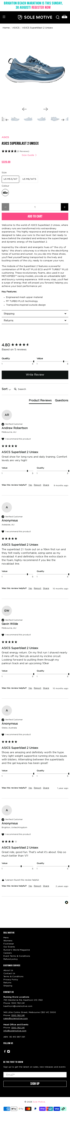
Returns (7, 983)
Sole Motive (39, 1102)
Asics (16, 28)
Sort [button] (5, 389)
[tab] (35, 313)
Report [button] (37, 485)
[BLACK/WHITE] (5, 192)
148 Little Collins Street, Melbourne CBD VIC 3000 (29, 1012)
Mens (6, 938)
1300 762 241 (18, 1003)
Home (6, 28)
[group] (35, 345)
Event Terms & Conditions (16, 956)
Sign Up (35, 1083)
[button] (35, 151)
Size (4, 172)
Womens (7, 941)
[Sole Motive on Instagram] (8, 1052)
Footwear (8, 944)
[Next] (45, 109)
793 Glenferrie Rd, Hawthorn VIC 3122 (23, 1000)
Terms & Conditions (13, 976)
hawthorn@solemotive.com (17, 1006)
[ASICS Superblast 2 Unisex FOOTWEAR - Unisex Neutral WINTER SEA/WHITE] (35, 70)
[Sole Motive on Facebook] (4, 1052)
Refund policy (10, 959)
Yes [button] (30, 485)
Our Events (9, 947)
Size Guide (28, 155)
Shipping (7, 986)
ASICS (5, 137)
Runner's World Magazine (16, 950)
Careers (7, 953)
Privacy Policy (10, 980)
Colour (5, 186)
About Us (8, 970)
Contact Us (9, 973)
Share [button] (46, 485)
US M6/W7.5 (29, 179)
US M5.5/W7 (10, 179)
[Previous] (24, 109)
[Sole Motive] (35, 17)
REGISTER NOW (41, 7)
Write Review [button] (35, 374)
